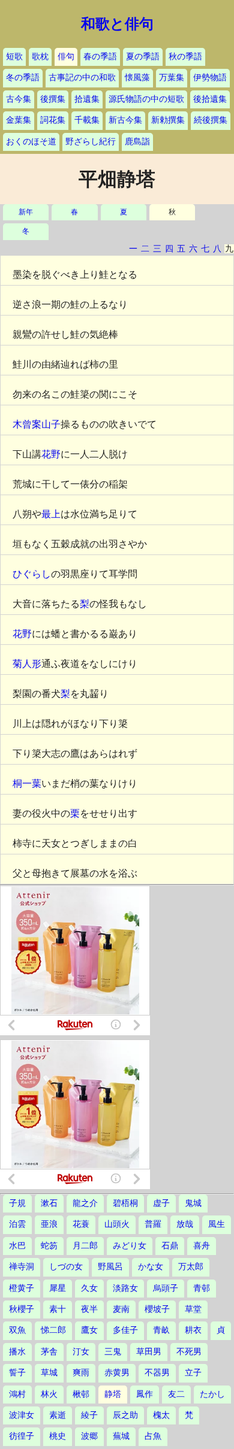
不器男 (157, 1372)
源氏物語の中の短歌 (146, 99)
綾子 (89, 1415)
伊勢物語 (210, 77)
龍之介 (85, 1203)
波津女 (21, 1415)
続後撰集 (210, 120)
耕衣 (193, 1330)
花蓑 (81, 1224)
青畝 (161, 1330)
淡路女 (125, 1288)
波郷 (89, 1436)
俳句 (66, 56)
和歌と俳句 (117, 24)
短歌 (14, 56)
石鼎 (169, 1245)
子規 (17, 1203)
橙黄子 (21, 1288)
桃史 (57, 1436)
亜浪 (49, 1224)
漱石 (49, 1203)
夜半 (89, 1309)
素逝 (57, 1415)
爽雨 (81, 1372)
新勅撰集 (168, 120)
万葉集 (171, 77)
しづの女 (66, 1266)
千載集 (87, 120)
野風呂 (110, 1266)
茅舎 (49, 1351)
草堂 (193, 1309)
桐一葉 (27, 783)
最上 (51, 514)
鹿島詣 (137, 141)
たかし (212, 1394)
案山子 (46, 424)
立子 (193, 1372)
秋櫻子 (21, 1309)
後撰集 (52, 99)
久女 (89, 1288)
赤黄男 (117, 1372)
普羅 (153, 1224)
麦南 (121, 1309)
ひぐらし (32, 574)
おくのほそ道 (31, 141)
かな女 (150, 1266)
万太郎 (190, 1266)
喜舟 (201, 1245)
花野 (51, 454)
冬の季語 (23, 77)
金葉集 (18, 120)
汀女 (81, 1351)
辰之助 (125, 1415)
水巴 (17, 1245)
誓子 (17, 1372)
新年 (26, 212)
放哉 (184, 1224)
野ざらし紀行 (90, 141)
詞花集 (52, 120)
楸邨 (81, 1394)
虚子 (161, 1203)
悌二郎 (53, 1330)
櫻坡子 (157, 1309)
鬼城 (193, 1203)
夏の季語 (143, 56)
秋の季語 (185, 56)
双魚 (17, 1330)
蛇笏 (49, 1245)
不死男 (189, 1351)
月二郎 (85, 1245)
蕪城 (121, 1436)
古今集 (18, 99)
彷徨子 (21, 1436)
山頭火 (117, 1224)
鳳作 (144, 1394)
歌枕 (40, 56)
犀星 (57, 1288)
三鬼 (112, 1351)
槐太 (161, 1415)
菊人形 (27, 664)
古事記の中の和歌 (82, 77)
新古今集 (125, 120)
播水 (17, 1351)
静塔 (112, 1394)
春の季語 (100, 56)
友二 (176, 1394)
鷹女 (89, 1330)
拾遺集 (87, 99)
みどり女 (129, 1245)
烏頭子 (165, 1288)
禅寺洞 (21, 1266)
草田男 (148, 1351)
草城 (49, 1372)
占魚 (153, 1436)
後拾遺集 (210, 99)
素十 (57, 1309)
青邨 (201, 1288)
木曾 (22, 424)
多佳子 (125, 1330)
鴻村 (17, 1394)
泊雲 (17, 1224)
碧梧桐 (125, 1203)
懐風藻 (137, 77)
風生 (216, 1224)
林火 (49, 1394)
